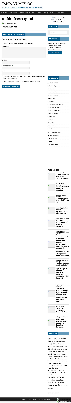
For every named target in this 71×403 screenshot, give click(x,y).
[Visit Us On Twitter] (58, 18)
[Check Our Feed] (58, 22)
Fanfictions (51, 117)
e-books (64, 349)
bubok (65, 346)
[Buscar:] (58, 32)
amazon (55, 338)
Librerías (50, 129)
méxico (62, 372)
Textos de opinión (53, 144)
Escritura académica (54, 110)
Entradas (4, 13)
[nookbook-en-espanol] (9, 23)
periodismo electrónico (56, 380)
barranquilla (59, 346)
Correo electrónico (7, 66)
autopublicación (53, 344)
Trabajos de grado (49, 13)
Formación (51, 123)
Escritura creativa (53, 114)
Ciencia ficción (52, 92)
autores (62, 344)
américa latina (62, 339)
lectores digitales (52, 366)
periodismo (51, 375)
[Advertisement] (58, 65)
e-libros (50, 352)
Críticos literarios (53, 95)
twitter (50, 389)
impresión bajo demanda (54, 361)
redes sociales (57, 382)
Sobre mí (61, 13)
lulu (58, 372)
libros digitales (53, 368)
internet (63, 361)
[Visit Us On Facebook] (58, 20)
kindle (50, 363)
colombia (52, 349)
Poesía (50, 141)
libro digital (60, 366)
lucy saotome (52, 373)
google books (63, 357)
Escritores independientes (55, 104)
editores (55, 352)
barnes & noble (51, 346)
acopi (49, 339)
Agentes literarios (53, 83)
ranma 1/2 (50, 382)
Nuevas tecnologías (54, 135)
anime (49, 341)
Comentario (5, 46)
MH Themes (47, 399)
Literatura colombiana (54, 132)
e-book (58, 349)
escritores (52, 354)
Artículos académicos (27, 13)
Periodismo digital (53, 138)
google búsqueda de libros (54, 359)
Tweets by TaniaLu (53, 393)
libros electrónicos (53, 370)
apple (53, 341)
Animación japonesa (54, 86)
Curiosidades (51, 98)
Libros (39, 13)
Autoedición (51, 89)
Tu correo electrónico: (54, 48)
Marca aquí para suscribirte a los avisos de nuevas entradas (22, 81)
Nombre (4, 60)
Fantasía (50, 120)
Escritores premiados (54, 107)
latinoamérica (57, 363)
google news (64, 359)
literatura (61, 370)
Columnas (13, 13)
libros (65, 366)
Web (3, 71)
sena (62, 382)
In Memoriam (52, 126)
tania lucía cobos (58, 385)
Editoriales (51, 101)
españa (50, 357)
